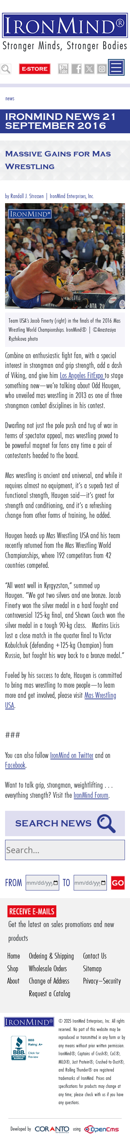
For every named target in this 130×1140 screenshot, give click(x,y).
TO (66, 882)
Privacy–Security (102, 981)
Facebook (15, 765)
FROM (13, 882)
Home (13, 956)
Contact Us (95, 956)
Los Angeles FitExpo (82, 375)
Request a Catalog (49, 993)
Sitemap (92, 968)
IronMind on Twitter (71, 755)
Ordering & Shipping (51, 956)
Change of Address (49, 981)
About (13, 981)
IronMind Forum (91, 795)
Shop (12, 968)
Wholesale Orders (48, 968)
